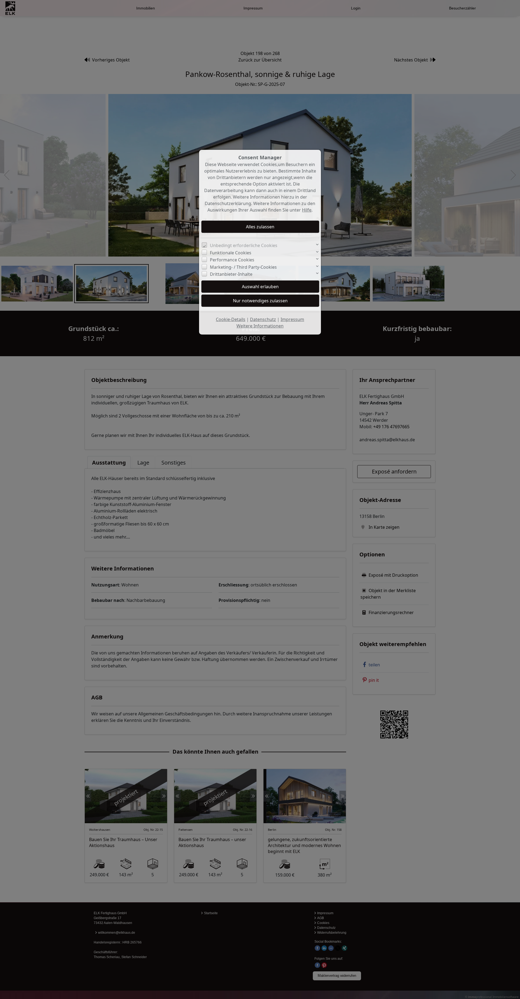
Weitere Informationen (260, 326)
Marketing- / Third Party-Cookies (243, 267)
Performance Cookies (232, 260)
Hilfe (306, 210)
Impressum (292, 319)
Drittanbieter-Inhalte (231, 274)
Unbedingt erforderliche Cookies (243, 245)
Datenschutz (263, 319)
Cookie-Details (230, 319)
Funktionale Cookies (230, 253)
